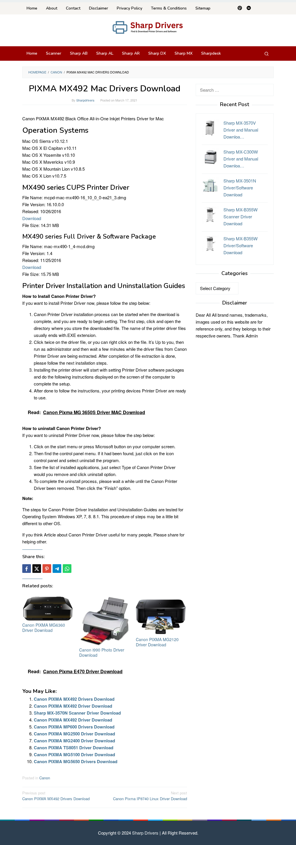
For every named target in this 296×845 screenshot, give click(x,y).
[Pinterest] (239, 8)
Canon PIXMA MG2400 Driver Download (74, 740)
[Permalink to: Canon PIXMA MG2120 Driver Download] (161, 615)
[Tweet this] (36, 568)
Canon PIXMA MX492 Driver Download (73, 706)
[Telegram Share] (57, 568)
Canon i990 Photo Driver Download (101, 652)
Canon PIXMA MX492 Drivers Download (74, 699)
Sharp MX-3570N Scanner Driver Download (77, 713)
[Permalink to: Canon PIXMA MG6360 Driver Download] (47, 608)
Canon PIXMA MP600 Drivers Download (74, 727)
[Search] (266, 53)
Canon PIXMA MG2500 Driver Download (74, 733)
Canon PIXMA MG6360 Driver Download (43, 627)
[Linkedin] (248, 8)
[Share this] (26, 568)
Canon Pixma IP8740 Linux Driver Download (150, 796)
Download (31, 218)
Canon (44, 778)
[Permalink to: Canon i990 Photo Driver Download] (104, 620)
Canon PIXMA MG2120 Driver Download (157, 641)
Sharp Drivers (145, 833)
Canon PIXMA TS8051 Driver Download (73, 747)
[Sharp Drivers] (148, 27)
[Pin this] (46, 568)
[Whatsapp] (67, 568)
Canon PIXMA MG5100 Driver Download (74, 754)
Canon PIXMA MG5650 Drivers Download (75, 761)
